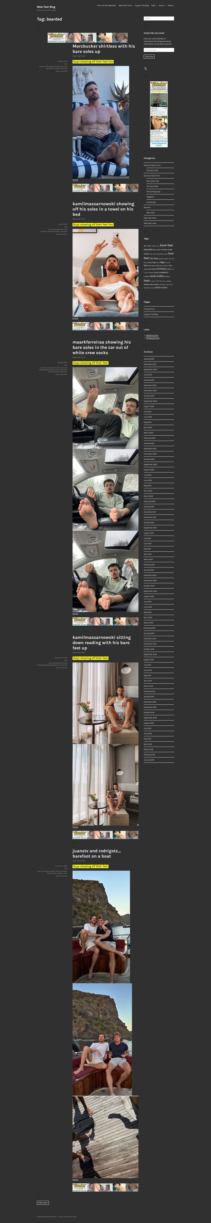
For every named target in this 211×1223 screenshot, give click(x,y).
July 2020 (148, 602)
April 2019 (148, 681)
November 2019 (150, 644)
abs (40, 66)
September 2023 (150, 401)
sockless (147, 276)
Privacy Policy (149, 309)
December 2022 (150, 449)
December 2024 (150, 364)
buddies (52, 871)
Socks (161, 5)
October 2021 (149, 522)
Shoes (170, 5)
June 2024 (148, 375)
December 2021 (150, 512)
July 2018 (147, 728)
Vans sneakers (167, 281)
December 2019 (150, 638)
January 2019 (149, 697)
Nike (146, 265)
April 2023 (148, 427)
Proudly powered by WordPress (47, 1217)
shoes (168, 269)
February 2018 (149, 755)
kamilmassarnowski (47, 231)
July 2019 (147, 665)
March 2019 (148, 686)
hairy (146, 262)
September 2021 (150, 528)
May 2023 (147, 422)
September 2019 (150, 654)
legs (51, 665)
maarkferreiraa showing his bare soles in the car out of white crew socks (102, 347)
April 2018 (148, 744)
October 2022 (149, 459)
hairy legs (152, 262)
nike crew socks (153, 265)
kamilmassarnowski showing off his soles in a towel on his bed (103, 209)
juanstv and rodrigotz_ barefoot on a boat (97, 853)
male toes (167, 262)
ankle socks (156, 246)
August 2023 (149, 406)
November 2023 (150, 390)
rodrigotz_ (60, 873)
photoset (52, 370)
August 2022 (149, 470)
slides (156, 273)
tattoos (167, 276)
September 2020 (150, 591)
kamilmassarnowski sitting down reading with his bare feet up (102, 642)
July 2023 (147, 412)
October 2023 (149, 396)
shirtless (57, 68)
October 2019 (149, 649)
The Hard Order (152, 170)
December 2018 (150, 702)
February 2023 (149, 438)
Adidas (149, 246)
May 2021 (147, 549)
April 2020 (148, 617)
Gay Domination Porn (152, 165)
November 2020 (150, 580)
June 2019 (148, 670)
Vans (160, 281)
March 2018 (148, 749)
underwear (153, 281)
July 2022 (147, 475)
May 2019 (147, 675)
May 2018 (147, 739)
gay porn (162, 258)
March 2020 (148, 623)
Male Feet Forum (125, 5)
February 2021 (149, 565)
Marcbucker (50, 68)
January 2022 (149, 507)
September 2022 (150, 464)
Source (75, 180)
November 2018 (150, 707)
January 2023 (149, 443)
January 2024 (149, 380)
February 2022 (149, 501)
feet (65, 66)
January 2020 (149, 633)
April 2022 (148, 491)
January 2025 (149, 359)
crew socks (56, 368)
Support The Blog (142, 5)
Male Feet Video (150, 223)
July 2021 (147, 538)
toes (65, 68)
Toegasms (150, 197)
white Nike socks (149, 288)
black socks (156, 250)
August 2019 (149, 660)
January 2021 (149, 570)
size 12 (151, 272)
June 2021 (148, 544)
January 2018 (149, 760)
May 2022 (147, 485)
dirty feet (57, 66)
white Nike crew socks (166, 284)
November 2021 (150, 517)
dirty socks (153, 254)
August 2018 (149, 723)
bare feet (45, 66)
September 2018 (150, 718)
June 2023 (148, 417)
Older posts (42, 1203)
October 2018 (149, 712)
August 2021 (149, 533)
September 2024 (150, 369)
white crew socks (53, 372)
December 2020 (150, 575)
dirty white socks (162, 254)
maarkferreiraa (43, 370)
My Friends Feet (152, 181)
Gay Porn (147, 207)
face (62, 66)
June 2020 (148, 607)
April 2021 (148, 554)
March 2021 (148, 559)
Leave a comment (61, 71)
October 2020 (149, 586)
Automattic (73, 1217)
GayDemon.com (152, 335)
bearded (51, 66)
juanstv (64, 871)
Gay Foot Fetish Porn (152, 176)
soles (62, 68)
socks (57, 370)
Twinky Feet (151, 202)
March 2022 (148, 496)
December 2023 (150, 385)
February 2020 (149, 628)
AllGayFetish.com (153, 338)
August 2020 (149, 596)
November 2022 (150, 454)
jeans (158, 262)
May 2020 (148, 612)
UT (158, 281)
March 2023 (148, 433)
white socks (63, 372)
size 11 (147, 272)
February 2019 (149, 691)
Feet (153, 5)
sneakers (163, 272)
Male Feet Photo (79, 56)
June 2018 (148, 733)
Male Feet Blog (46, 6)
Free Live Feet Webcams (106, 5)
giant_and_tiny (169, 258)
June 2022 (148, 480)
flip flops (153, 258)
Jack (65, 64)
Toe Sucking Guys (153, 192)
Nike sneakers (163, 265)
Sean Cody (150, 213)
